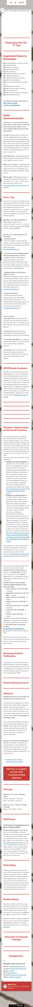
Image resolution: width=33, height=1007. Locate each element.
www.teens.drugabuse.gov (11, 289)
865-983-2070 (12, 973)
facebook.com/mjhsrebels (18, 975)
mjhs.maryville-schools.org (17, 966)
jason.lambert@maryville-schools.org (14, 185)
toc (2, 10)
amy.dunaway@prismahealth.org (13, 629)
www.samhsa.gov (18, 268)
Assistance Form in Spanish (14, 762)
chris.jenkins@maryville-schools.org (14, 843)
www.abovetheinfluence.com (12, 308)
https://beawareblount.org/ (11, 249)
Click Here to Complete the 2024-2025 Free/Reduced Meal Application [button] (16, 773)
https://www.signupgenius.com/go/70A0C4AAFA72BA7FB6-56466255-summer (18, 491)
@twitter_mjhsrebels (15, 977)
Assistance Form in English (14, 759)
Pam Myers (6, 927)
